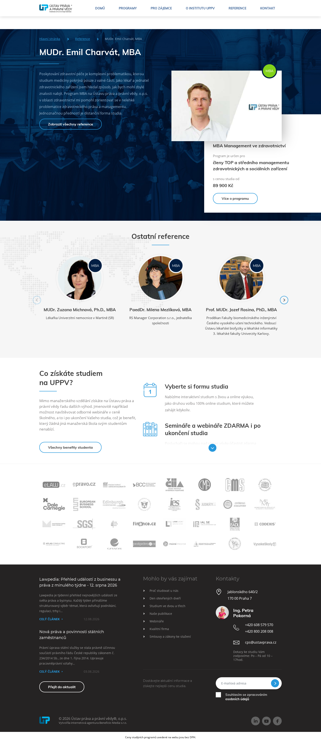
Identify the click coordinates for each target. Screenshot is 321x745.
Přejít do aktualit (62, 687)
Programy (128, 8)
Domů (100, 8)
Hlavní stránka (49, 39)
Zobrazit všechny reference (70, 124)
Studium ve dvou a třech (167, 606)
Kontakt (267, 8)
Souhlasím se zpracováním (246, 697)
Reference (237, 8)
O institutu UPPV (200, 8)
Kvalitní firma (159, 629)
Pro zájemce (161, 8)
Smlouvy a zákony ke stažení (170, 636)
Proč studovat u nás (164, 591)
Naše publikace (161, 613)
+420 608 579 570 (259, 624)
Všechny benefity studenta (70, 447)
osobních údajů (237, 699)
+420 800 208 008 (259, 631)
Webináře (157, 621)
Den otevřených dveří (165, 598)
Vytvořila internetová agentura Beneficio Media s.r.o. (93, 723)
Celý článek (49, 619)
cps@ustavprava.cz (260, 642)
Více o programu (235, 198)
